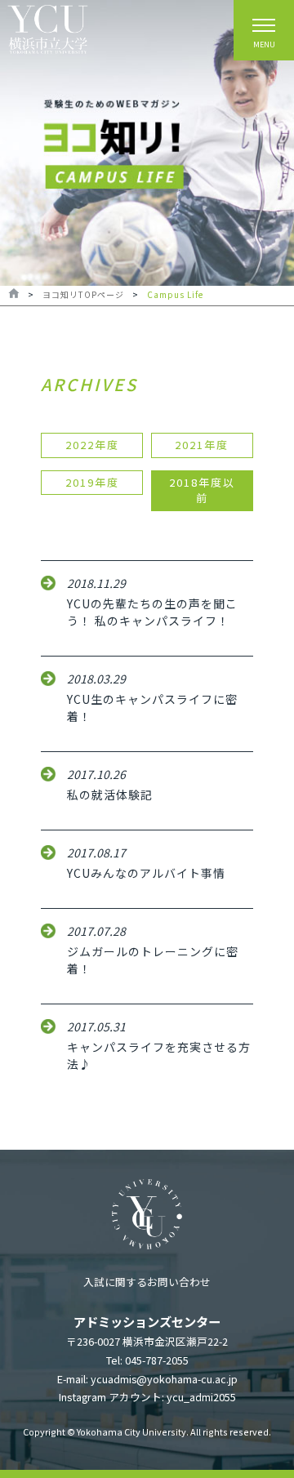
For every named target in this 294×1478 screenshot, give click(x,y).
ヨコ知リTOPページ (83, 294)
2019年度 (92, 482)
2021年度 (202, 444)
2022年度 (92, 444)
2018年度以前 (202, 490)
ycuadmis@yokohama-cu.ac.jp (164, 1379)
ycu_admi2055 (201, 1397)
